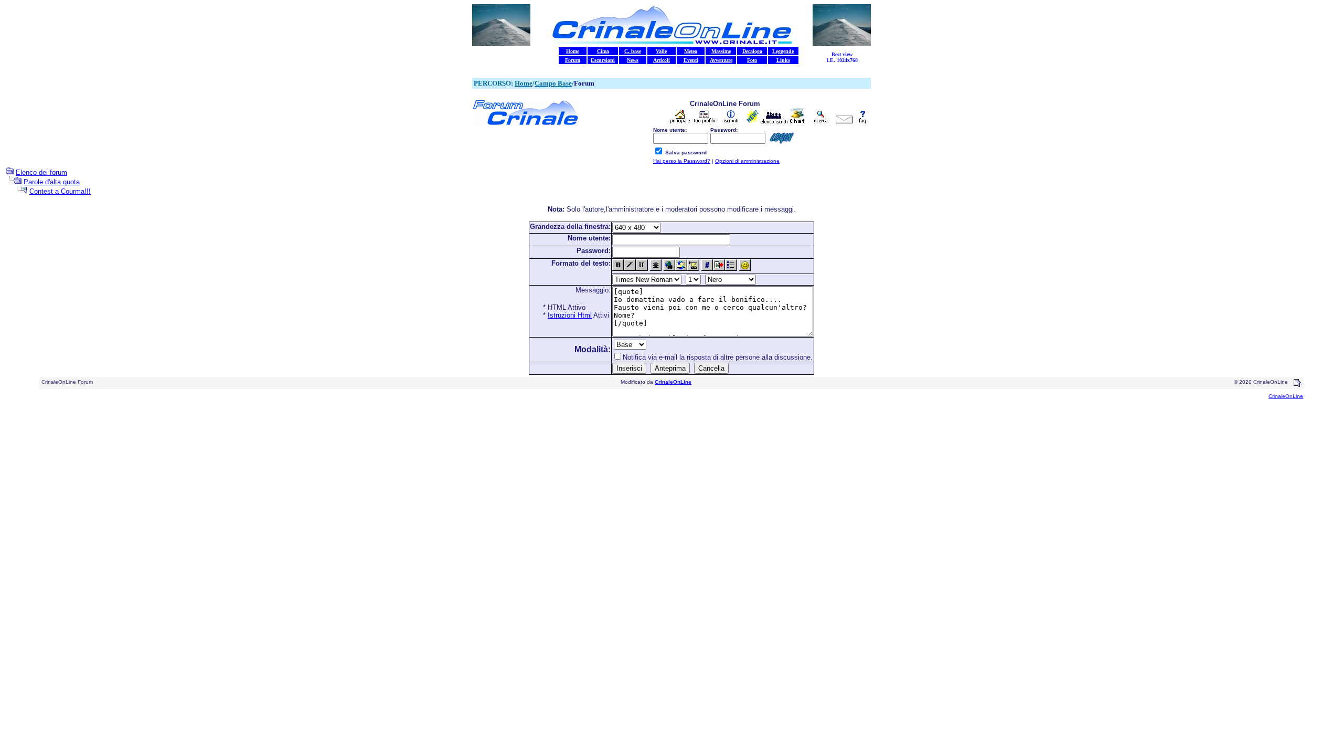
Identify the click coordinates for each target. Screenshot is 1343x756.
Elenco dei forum (41, 172)
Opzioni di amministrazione (747, 161)
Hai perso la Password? (681, 161)
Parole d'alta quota (52, 182)
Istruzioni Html (570, 315)
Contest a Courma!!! (60, 191)
